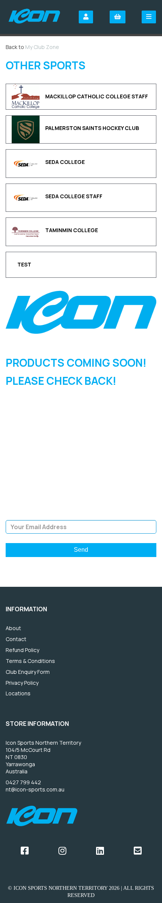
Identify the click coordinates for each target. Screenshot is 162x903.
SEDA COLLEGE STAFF (73, 196)
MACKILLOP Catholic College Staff (96, 96)
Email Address (81, 514)
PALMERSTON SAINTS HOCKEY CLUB (92, 128)
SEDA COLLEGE (65, 161)
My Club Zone (42, 47)
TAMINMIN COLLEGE (71, 230)
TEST (24, 264)
